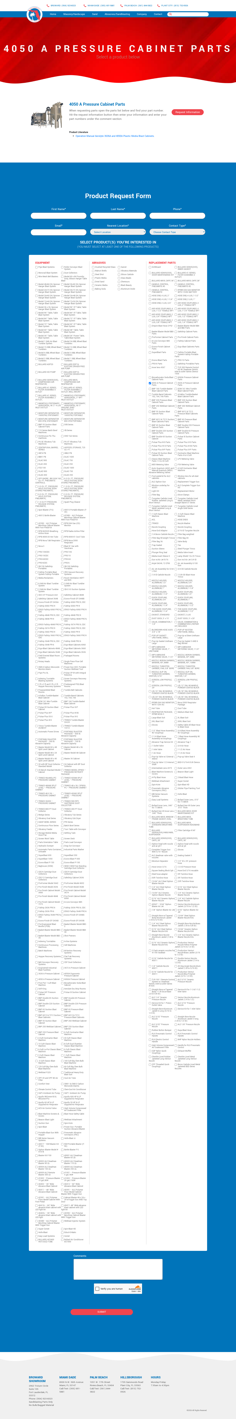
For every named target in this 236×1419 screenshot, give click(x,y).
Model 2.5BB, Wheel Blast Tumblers (49, 360)
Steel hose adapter (160, 874)
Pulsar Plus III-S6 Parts (187, 446)
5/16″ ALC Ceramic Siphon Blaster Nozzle (163, 900)
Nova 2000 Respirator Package (187, 704)
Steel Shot (99, 274)
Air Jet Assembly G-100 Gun (188, 564)
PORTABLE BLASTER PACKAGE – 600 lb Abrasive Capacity (71, 734)
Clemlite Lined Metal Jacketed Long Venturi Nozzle (186, 1059)
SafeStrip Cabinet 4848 (74, 595)
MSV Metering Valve (160, 465)
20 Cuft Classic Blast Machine (73, 1039)
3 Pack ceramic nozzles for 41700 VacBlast (163, 952)
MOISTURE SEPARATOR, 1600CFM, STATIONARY (48, 414)
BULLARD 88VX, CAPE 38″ (163, 281)
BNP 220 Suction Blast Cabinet (73, 1028)
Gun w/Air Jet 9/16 (160, 560)
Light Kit (155, 491)
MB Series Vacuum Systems (46, 1139)
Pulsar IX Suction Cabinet (75, 992)
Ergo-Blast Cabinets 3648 (49, 652)
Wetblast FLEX (44, 1072)
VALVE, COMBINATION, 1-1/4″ (162, 623)
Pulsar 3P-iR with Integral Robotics (75, 674)
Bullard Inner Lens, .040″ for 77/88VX (162, 807)
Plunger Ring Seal (159, 552)
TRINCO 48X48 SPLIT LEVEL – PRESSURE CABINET (46, 788)
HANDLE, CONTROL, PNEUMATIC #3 (160, 285)
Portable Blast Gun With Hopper (48, 1134)
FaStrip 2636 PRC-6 (46, 908)
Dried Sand (99, 282)
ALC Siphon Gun (159, 482)
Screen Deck (69, 839)
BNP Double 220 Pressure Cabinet (75, 1005)
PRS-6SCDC (43, 559)
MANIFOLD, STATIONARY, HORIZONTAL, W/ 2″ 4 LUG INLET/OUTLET (48, 405)
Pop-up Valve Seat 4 (186, 757)
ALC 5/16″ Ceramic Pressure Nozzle (186, 981)
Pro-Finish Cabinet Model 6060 (75, 897)
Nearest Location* (118, 225)
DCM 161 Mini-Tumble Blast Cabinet (47, 703)
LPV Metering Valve (186, 459)
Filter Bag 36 (157, 542)
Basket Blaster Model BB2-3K (49, 937)
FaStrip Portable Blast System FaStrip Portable (48, 573)
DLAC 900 (42, 460)
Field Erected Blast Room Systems (49, 657)
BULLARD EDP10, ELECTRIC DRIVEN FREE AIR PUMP (73, 374)
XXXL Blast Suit (184, 721)
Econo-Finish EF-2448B (74, 599)
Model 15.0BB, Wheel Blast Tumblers (49, 348)
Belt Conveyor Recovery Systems (48, 963)
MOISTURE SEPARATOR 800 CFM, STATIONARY (48, 420)
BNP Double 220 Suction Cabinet (49, 1005)
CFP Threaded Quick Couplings (160, 1065)
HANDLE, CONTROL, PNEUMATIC (160, 291)
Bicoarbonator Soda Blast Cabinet (75, 984)
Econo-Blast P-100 (72, 863)
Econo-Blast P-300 (72, 859)
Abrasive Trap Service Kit (162, 742)
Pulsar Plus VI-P (71, 707)
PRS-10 (67, 556)
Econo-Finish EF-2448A (74, 915)
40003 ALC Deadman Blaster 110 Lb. (73, 1162)
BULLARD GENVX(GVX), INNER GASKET (188, 268)
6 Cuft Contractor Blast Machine (73, 1033)
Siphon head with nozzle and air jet (188, 845)
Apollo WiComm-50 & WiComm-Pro (47, 1098)
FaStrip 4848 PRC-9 (72, 615)
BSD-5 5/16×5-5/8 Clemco (189, 762)
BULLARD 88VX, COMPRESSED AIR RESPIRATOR (70, 382)
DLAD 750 (68, 471)
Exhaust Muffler (184, 1051)
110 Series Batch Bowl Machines (47, 431)
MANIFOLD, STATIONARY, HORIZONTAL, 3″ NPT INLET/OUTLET (73, 398)
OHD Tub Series (71, 436)
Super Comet (43, 1229)
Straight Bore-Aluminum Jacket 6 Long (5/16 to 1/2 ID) (160, 1011)
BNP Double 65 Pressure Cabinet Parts (188, 432)
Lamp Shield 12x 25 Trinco (189, 556)
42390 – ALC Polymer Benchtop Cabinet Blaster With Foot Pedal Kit (47, 525)
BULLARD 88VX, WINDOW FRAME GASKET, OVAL (162, 818)
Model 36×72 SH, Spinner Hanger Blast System (75, 291)
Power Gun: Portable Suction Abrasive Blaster (74, 1128)
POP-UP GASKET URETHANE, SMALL (160, 637)
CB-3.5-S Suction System (74, 589)
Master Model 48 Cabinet (74, 753)
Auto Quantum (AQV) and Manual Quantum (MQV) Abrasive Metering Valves (161, 470)
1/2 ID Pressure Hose (187, 867)
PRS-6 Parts (157, 364)
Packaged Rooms (71, 656)
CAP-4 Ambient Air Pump (49, 1093)
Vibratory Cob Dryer (72, 818)
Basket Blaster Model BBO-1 (49, 931)
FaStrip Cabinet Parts (187, 341)
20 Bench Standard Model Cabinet (49, 771)
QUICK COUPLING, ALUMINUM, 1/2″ (185, 593)
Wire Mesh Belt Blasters (48, 277)
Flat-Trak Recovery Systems (72, 958)
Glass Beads (126, 278)
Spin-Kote (68, 1123)
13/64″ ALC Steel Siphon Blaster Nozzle (162, 882)
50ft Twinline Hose (160, 878)
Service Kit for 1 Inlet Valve (189, 1009)
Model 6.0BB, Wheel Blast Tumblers (49, 354)
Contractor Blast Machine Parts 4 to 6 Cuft (188, 454)
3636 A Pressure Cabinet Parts (188, 384)
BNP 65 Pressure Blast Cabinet (73, 1011)
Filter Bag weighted (186, 534)
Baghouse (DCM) (45, 866)
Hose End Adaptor (159, 531)
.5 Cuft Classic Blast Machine (46, 1062)
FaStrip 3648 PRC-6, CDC (49, 641)
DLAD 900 (42, 471)
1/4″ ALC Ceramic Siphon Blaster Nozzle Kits (188, 936)
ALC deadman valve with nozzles (162, 857)
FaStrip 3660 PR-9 (72, 632)
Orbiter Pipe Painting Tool (189, 788)
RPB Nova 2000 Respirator (71, 542)
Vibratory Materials (129, 271)
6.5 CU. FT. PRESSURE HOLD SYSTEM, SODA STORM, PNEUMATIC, (72, 481)
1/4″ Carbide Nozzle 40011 (160, 967)
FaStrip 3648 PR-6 (46, 645)
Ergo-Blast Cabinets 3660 (75, 649)
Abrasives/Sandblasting (117, 14)
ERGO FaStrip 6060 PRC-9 (75, 610)
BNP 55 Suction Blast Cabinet (47, 1022)
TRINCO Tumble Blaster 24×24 (74, 721)
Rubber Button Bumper (161, 1030)
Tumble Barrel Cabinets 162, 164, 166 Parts (161, 395)
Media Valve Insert (185, 552)
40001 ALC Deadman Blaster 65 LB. (73, 1157)
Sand (94, 14)
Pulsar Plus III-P (45, 713)
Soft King (42, 989)
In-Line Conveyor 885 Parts (161, 342)
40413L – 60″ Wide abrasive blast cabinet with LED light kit (48, 1207)
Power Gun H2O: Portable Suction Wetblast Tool (75, 668)
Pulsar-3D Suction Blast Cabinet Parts (162, 454)
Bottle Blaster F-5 (71, 1150)
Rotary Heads (44, 662)
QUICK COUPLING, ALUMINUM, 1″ (185, 599)
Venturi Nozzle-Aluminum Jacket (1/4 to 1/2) (188, 998)
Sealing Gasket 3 (185, 856)
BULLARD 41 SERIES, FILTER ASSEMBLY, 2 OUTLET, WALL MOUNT (71, 390)
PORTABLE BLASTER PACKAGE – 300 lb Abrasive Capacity (45, 741)
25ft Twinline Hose (186, 881)
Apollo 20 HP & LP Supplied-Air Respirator (74, 1104)
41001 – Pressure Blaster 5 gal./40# (75, 1174)
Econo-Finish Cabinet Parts (161, 348)
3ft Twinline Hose (185, 878)
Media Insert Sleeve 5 (161, 556)
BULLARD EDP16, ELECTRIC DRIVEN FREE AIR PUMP (73, 366)
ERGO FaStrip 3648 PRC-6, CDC (49, 916)
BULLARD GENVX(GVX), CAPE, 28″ (162, 839)
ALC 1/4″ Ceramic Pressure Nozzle (159, 998)
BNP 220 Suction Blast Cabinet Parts (187, 401)
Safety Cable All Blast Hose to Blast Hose (189, 726)
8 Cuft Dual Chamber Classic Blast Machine (73, 1045)
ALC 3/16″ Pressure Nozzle (186, 1004)
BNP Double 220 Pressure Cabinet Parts (189, 426)
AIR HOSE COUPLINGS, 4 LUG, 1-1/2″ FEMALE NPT (163, 310)
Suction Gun (43, 1123)
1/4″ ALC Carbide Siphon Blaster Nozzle (188, 900)
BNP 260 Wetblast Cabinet (75, 1021)
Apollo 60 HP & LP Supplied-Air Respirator (48, 1104)
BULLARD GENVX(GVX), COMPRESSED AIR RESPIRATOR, (46, 382)
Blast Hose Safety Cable (74, 1114)
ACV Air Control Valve (47, 1108)
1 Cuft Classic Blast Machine (72, 1056)
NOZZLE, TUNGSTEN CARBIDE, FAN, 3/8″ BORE (163, 667)
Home (53, 14)
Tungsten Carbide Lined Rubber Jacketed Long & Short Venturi (161, 501)
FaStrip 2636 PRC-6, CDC (74, 908)
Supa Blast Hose (185, 1030)
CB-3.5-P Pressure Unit (48, 595)
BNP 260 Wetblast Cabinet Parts (189, 407)
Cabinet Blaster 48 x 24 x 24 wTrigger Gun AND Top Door (74, 1200)
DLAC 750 (68, 460)
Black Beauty (126, 285)
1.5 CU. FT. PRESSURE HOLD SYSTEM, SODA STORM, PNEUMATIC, (72, 488)
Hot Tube (156, 708)
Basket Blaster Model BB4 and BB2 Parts (188, 327)
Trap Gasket (157, 545)
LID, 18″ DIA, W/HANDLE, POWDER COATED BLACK (188, 692)
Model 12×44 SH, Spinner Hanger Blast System (49, 302)
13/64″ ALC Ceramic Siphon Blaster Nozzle (161, 894)
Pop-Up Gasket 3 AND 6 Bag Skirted (188, 642)
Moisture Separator (160, 861)
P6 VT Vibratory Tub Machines (72, 443)
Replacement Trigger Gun (188, 482)
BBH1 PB (42, 457)
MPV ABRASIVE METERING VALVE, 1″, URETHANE (159, 649)
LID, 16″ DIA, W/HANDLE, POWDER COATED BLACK (163, 692)
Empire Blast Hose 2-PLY (162, 326)
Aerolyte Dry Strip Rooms (75, 989)
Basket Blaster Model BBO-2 (75, 925)
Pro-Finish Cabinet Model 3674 (75, 892)
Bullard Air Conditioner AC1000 (73, 1241)
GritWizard (156, 267)
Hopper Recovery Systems (49, 957)
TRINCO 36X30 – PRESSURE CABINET (47, 802)
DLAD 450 (42, 475)
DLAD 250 (68, 475)
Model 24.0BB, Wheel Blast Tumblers (75, 342)
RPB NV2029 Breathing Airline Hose (48, 532)
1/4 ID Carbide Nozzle (161, 575)
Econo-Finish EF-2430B (74, 921)
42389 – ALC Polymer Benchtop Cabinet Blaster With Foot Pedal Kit (73, 518)
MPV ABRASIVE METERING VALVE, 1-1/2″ (162, 656)
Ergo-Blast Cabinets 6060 (75, 645)
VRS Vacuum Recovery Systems (73, 573)
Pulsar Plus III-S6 (71, 713)
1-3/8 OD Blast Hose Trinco (186, 576)
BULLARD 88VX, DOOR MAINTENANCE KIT (187, 812)
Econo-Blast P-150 (46, 863)
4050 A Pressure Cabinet (49, 979)
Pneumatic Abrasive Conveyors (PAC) (72, 1134)
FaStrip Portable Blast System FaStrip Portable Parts (186, 354)
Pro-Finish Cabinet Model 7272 (49, 903)
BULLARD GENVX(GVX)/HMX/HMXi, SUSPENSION (161, 832)
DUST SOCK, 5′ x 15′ (160, 618)
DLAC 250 (68, 464)
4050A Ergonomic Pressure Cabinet (72, 975)
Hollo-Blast (43, 1232)
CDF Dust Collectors (72, 962)
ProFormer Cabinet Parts (162, 337)
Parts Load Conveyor (73, 842)
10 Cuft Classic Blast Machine (47, 1045)
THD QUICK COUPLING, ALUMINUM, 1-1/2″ (187, 610)
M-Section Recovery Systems (72, 952)
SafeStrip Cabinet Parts (187, 332)
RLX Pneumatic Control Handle (162, 1035)
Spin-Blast (42, 1127)
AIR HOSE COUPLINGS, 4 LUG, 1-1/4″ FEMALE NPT (188, 310)
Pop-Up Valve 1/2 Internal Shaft (163, 763)
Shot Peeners (70, 936)
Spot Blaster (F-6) (45, 510)
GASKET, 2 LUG (184, 615)
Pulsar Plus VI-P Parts (187, 450)
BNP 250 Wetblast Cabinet (49, 1027)
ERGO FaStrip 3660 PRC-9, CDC (49, 637)
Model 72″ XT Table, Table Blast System (75, 320)
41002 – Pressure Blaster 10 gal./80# (49, 1179)
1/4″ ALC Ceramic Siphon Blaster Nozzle (188, 894)
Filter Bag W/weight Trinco (163, 538)
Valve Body (182, 542)
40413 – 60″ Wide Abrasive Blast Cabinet (73, 1185)
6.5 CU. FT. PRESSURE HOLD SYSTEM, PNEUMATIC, (46, 496)
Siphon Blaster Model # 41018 (48, 1151)
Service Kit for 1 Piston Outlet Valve (161, 1004)
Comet (67, 1236)
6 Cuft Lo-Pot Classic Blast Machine (49, 1051)
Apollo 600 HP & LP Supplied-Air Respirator (74, 1098)
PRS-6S (67, 559)
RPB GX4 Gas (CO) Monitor (72, 524)
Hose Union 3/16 (159, 867)
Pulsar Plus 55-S (45, 717)
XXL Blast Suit (158, 721)
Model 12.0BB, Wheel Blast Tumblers (75, 348)
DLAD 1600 (69, 468)
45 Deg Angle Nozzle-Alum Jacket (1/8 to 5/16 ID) (189, 967)
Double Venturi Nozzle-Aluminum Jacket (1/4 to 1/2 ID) (187, 960)
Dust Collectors (70, 273)
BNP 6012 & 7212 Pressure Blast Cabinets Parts (186, 414)
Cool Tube (182, 708)
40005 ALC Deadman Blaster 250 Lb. (73, 1168)
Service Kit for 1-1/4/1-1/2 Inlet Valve (189, 991)
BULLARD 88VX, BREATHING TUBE (185, 818)
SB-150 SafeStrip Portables (45, 567)
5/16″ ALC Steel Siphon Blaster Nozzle (188, 888)
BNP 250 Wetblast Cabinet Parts (163, 407)
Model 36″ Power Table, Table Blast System (74, 337)
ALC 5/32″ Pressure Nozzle (160, 1018)
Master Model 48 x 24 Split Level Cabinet (47, 754)
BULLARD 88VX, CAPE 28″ (189, 281)
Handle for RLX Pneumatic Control (189, 1046)
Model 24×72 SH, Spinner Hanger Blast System (49, 291)
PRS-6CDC (42, 563)
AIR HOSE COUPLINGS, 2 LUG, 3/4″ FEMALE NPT (162, 315)
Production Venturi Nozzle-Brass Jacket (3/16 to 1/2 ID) (187, 953)
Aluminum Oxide (128, 289)
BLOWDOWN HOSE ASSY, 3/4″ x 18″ (162, 631)
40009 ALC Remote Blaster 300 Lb (46, 1174)
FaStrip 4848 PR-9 (46, 619)
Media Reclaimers (45, 578)
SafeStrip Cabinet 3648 (48, 599)
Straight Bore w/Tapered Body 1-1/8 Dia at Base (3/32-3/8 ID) (161, 992)
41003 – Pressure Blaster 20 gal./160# (75, 1179)
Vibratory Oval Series (47, 818)
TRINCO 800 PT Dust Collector (47, 810)
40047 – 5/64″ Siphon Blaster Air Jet (161, 905)
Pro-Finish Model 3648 (74, 887)
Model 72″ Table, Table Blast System (48, 325)
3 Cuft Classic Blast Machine (46, 1056)
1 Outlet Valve (158, 746)
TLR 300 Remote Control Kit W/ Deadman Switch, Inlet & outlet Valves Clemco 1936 (187, 370)
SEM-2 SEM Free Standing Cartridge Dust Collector (75, 867)
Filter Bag (156, 495)
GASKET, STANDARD (161, 615)
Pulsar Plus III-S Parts (161, 442)
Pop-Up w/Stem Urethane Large (188, 637)
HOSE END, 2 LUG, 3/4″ (161, 303)
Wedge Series (44, 815)
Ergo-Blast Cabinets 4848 (49, 649)
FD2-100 (42, 468)
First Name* (59, 209)
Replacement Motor (186, 491)
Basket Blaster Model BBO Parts (163, 333)
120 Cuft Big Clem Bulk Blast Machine (48, 1068)
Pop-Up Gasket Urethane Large (162, 642)
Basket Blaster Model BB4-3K (75, 931)
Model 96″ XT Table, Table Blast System (75, 308)
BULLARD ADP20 (45, 364)
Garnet (124, 267)
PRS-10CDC (43, 556)
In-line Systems (70, 941)
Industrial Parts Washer (74, 850)
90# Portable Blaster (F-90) (74, 1145)
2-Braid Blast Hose (185, 777)
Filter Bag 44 (183, 538)
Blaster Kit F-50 (44, 1156)
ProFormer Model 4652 (74, 883)
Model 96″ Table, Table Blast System (48, 314)
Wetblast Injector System (74, 1221)
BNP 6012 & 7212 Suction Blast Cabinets (49, 1016)
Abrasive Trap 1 (184, 742)
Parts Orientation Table (48, 842)
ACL (153, 520)
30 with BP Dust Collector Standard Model (49, 765)
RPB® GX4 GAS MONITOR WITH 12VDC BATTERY (189, 291)
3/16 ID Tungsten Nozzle (188, 531)
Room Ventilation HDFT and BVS (74, 579)
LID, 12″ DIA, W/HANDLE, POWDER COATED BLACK (188, 687)
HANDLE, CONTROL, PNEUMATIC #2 (186, 285)
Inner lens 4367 (158, 367)
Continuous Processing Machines (48, 946)
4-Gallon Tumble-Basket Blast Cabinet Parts (188, 395)
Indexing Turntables (46, 941)
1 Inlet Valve (157, 750)
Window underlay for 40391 (161, 487)
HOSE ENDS (183, 520)
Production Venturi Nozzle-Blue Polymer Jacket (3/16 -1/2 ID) (185, 974)
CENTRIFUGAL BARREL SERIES (48, 449)
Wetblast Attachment (73, 1120)
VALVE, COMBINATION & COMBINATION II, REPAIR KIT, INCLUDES (187, 624)
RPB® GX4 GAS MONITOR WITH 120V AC (163, 704)
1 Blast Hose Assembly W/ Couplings (189, 738)
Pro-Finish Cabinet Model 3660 (49, 892)
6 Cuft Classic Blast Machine (72, 1051)
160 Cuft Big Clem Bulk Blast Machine (74, 1062)
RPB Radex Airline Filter (74, 531)
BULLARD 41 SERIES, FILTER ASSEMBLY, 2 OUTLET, (45, 398)
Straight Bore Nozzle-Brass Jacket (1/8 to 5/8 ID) (189, 925)
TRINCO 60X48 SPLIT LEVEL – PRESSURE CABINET (71, 780)
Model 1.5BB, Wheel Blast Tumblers (75, 360)
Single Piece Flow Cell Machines (73, 663)
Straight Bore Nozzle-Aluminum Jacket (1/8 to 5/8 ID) (161, 937)
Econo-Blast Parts (159, 360)
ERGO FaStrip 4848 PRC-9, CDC (75, 620)
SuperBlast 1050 (45, 859)
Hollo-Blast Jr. (70, 1138)
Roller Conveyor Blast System (73, 268)
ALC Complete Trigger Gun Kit (189, 487)
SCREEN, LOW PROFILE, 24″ (162, 687)
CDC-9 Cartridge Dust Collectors (73, 873)
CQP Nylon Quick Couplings (159, 1052)
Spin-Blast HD (70, 1229)
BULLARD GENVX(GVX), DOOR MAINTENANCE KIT (163, 274)
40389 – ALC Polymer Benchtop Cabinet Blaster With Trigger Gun (47, 1223)
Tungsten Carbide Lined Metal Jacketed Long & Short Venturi (160, 508)
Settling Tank (69, 833)
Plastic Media (100, 278)
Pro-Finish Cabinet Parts (188, 337)
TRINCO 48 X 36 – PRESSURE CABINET (47, 795)
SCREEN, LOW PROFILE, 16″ (162, 681)
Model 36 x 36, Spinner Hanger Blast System (48, 308)
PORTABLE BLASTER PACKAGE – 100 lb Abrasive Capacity (71, 741)
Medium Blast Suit (185, 712)
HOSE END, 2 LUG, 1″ (186, 299)
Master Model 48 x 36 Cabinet (73, 748)
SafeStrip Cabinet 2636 (74, 878)
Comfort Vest (43, 1084)
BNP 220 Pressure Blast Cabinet (48, 1033)
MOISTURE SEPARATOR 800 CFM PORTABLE (74, 420)
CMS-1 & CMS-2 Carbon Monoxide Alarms (74, 1085)
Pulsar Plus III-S (45, 720)
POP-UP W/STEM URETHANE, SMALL (186, 631)
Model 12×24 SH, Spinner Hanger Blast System (75, 302)
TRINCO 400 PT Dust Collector (73, 810)
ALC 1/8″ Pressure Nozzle (189, 1024)
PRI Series (68, 822)
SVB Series (68, 425)
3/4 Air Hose (183, 746)
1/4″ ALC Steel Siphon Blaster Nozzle (161, 888)
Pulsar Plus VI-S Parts (187, 442)
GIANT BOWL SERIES (47, 822)
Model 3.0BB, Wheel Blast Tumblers (75, 354)
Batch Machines (45, 951)
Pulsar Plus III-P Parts (161, 450)
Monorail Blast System (47, 273)
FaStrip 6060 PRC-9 (46, 606)
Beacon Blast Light (46, 1120)
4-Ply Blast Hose (159, 777)
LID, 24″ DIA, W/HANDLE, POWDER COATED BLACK (163, 698)
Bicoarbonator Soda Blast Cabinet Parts (162, 378)
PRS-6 (67, 563)
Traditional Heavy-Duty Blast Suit (73, 1073)
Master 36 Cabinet (72, 759)
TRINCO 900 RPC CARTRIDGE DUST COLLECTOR (70, 803)
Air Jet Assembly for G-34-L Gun (163, 570)
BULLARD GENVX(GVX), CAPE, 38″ (188, 839)
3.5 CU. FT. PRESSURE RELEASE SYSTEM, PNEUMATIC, (72, 496)
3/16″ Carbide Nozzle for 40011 (162, 959)
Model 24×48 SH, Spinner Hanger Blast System (75, 297)
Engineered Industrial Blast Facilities (47, 969)
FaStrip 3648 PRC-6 (72, 641)
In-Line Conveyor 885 (73, 902)
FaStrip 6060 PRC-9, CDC (74, 602)
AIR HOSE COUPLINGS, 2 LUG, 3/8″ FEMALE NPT (162, 321)
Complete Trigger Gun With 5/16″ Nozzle (161, 851)
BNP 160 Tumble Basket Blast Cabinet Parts (162, 390)
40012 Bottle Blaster (47, 516)
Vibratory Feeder (45, 829)
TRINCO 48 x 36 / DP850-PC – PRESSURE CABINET (75, 787)
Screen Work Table (46, 839)
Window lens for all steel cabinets (188, 477)
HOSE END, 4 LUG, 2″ (160, 296)
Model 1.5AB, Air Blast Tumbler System (47, 342)
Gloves (155, 725)
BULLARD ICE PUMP (47, 372)
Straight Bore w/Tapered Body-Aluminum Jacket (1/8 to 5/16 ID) (161, 918)
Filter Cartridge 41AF (186, 830)
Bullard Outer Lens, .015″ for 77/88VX (188, 801)
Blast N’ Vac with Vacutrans (71, 547)
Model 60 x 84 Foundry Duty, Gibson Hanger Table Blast (74, 279)
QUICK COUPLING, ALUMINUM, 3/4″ (159, 599)
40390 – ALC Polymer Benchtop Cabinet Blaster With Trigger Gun (73, 1215)
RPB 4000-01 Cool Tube (74, 537)
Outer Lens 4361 (185, 768)
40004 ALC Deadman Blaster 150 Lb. (47, 1168)
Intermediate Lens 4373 (162, 768)
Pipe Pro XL (43, 673)
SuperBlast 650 (44, 855)
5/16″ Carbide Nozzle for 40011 (162, 973)
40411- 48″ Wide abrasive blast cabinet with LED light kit (73, 1207)
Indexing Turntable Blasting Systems (46, 680)
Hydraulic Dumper (46, 846)
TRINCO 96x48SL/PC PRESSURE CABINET (47, 779)
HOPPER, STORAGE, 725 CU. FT (74, 449)
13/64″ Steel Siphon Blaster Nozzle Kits (186, 917)
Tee (179, 545)
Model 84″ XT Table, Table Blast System (75, 314)
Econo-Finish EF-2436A (48, 602)
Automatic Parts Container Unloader (49, 851)
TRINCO (155, 523)
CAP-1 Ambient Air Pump (75, 1093)
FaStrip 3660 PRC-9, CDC (74, 628)
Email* (58, 225)
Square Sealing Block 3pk (162, 871)
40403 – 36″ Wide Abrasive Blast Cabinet (47, 1185)
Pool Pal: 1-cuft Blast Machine (47, 984)
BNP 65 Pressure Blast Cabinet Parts (187, 421)
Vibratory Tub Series (72, 815)
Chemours (125, 282)
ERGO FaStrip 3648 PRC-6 (75, 911)
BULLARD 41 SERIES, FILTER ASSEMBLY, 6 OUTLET (45, 390)
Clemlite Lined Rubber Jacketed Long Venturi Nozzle (160, 1059)
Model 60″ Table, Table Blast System (48, 331)
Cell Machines (70, 945)
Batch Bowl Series (71, 826)
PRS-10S (68, 552)
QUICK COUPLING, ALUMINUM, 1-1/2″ (186, 604)
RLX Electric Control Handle (160, 1041)
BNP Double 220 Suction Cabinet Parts (162, 432)
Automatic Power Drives (48, 732)
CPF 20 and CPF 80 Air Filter (48, 1079)
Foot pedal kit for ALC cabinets (161, 477)
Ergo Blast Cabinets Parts (188, 347)
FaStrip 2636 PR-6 (46, 911)
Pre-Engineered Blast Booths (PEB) (47, 925)
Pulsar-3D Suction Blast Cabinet (48, 708)
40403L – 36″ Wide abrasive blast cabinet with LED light (48, 1215)
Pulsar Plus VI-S (71, 717)
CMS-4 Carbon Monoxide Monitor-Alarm (48, 668)
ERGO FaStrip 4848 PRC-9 (49, 625)
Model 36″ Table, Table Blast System (48, 337)
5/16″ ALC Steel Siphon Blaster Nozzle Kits (162, 930)
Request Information (187, 112)
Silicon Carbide (127, 274)
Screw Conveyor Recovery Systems (75, 680)
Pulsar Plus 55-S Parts (161, 446)
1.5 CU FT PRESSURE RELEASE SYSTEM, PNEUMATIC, (46, 504)
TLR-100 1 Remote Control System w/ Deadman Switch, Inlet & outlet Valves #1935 (162, 983)
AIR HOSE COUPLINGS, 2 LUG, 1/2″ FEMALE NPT (188, 315)
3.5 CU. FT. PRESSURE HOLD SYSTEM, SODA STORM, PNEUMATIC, (46, 488)
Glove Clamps (183, 495)
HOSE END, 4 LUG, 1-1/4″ (162, 299)
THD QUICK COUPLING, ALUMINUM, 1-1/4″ (161, 610)
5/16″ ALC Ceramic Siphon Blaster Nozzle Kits (163, 944)
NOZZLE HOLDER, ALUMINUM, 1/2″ (159, 582)
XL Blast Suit (183, 718)
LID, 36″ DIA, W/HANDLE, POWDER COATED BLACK (188, 698)
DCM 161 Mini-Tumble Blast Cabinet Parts (187, 390)
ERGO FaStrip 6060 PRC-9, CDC (49, 611)
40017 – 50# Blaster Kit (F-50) (48, 1145)
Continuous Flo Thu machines (46, 437)
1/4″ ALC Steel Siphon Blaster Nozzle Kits (161, 925)
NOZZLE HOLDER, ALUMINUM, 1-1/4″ (186, 587)
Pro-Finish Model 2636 (48, 887)
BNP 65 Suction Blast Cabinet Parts (161, 426)
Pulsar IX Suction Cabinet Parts (188, 438)
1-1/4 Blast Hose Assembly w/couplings (161, 738)
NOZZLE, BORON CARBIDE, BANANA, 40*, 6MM (189, 656)
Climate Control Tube (47, 1089)
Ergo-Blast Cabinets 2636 (75, 652)
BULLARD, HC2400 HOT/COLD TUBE (46, 1241)
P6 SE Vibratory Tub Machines (47, 443)
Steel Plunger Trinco (186, 549)
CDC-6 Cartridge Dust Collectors (47, 873)
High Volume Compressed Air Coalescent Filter (75, 1109)
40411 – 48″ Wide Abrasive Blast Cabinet (47, 1191)
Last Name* (118, 209)
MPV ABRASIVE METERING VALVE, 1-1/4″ (188, 648)
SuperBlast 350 (70, 855)
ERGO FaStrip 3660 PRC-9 (75, 636)
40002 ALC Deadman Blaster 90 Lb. (47, 1162)
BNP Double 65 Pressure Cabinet (74, 999)
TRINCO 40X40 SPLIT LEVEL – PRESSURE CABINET (71, 796)
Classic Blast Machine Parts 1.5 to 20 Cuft (161, 460)
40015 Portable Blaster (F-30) (75, 511)
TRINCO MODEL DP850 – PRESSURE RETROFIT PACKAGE (73, 772)
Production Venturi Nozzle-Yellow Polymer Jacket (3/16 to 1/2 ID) (186, 945)
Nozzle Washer (184, 523)
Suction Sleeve (158, 549)
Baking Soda (100, 289)
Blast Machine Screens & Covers (48, 1115)
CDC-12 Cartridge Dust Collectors (47, 879)
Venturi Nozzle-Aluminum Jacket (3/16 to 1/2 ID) (188, 905)
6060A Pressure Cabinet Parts (188, 378)
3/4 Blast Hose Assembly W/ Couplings (188, 732)
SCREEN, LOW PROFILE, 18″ (188, 681)
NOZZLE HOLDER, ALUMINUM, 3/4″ (185, 582)
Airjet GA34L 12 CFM (161, 563)
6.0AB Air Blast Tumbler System (48, 585)
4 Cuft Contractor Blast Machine (48, 1039)
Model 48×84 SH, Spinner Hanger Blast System (49, 285)
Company (142, 14)
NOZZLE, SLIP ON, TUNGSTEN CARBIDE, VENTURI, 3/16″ (159, 674)
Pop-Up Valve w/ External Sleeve (162, 758)
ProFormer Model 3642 (48, 883)
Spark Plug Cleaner (72, 502)
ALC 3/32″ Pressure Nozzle (160, 1025)
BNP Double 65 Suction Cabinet (48, 999)
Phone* (177, 209)
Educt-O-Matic (70, 1232)
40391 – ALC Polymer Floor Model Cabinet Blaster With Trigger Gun (72, 1192)
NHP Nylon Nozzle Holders (189, 1040)
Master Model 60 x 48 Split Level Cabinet (47, 748)
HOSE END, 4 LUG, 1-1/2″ (188, 296)
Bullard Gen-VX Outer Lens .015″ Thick (189, 807)
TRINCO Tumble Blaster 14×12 (74, 727)
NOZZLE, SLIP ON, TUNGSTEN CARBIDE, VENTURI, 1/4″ (185, 674)
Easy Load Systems (46, 1236)
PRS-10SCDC (43, 552)
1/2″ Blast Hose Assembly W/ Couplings (163, 732)
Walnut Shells (101, 271)
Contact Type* (177, 225)
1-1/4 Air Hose (184, 753)
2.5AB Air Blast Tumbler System (48, 590)
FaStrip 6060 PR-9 (72, 606)
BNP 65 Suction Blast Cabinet (47, 1011)
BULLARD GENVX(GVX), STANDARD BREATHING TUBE (160, 825)
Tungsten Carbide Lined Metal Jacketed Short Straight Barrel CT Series (186, 501)
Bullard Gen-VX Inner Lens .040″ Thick (163, 812)
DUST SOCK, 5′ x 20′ (186, 618)
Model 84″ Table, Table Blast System (48, 320)
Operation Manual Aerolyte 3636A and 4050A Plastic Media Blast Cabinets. (115, 136)
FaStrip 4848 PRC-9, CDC (49, 615)
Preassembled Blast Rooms (46, 691)
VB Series (68, 430)
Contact (158, 14)
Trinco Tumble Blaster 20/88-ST (47, 727)
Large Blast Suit (158, 718)
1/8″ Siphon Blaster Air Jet (163, 910)
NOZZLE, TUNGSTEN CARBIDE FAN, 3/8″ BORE (189, 667)
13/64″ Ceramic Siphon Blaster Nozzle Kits (188, 930)
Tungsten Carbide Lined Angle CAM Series (188, 507)
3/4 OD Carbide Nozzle (187, 569)
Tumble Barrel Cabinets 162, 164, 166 (74, 697)
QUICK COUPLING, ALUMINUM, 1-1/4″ (160, 604)
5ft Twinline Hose (185, 874)
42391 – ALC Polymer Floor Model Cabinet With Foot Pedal (47, 1200)
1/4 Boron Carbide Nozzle (163, 534)
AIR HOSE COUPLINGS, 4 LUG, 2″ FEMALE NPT (188, 304)
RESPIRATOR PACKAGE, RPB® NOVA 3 (162, 713)
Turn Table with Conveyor (75, 829)
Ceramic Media (101, 285)
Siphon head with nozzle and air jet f (162, 845)
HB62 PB (68, 453)
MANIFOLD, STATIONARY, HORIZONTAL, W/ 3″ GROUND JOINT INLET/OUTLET (73, 406)
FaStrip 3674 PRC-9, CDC (74, 625)
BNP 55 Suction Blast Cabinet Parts (47, 426)
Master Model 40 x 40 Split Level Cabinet (47, 760)
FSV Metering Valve (186, 465)
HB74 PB (42, 453)
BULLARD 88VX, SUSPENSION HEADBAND (189, 824)
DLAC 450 (42, 464)
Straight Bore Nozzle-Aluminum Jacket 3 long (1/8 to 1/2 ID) (186, 1019)
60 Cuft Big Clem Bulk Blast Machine (73, 1068)
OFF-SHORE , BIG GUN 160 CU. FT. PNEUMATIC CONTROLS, (48, 481)
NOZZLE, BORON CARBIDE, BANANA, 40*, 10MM (189, 662)
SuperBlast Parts (159, 352)
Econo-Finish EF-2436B (48, 921)
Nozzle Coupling (159, 527)
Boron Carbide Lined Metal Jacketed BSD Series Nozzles (187, 1066)
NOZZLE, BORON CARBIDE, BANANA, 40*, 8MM (163, 662)
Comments (80, 1256)
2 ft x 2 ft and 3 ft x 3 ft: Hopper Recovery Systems (49, 685)
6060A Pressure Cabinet (74, 979)
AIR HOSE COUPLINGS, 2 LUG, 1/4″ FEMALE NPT (188, 321)
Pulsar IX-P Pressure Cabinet (47, 993)
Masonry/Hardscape (74, 14)
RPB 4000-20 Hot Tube (48, 537)
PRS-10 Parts (183, 360)
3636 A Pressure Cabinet (49, 974)
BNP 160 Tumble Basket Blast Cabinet (74, 703)
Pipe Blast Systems (46, 267)
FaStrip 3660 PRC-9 (46, 632)
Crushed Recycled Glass (105, 267)
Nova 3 (41, 546)
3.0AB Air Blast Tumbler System (74, 585)
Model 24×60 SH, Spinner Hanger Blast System (49, 297)
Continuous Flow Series (48, 826)
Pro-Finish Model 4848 (48, 896)
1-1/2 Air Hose (184, 750)
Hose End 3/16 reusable (188, 871)
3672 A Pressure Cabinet (74, 968)
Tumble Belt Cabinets (73, 690)
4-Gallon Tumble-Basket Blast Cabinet (48, 697)
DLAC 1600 (69, 457)
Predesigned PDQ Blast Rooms (74, 685)
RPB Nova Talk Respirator (49, 541)
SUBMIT (101, 1312)
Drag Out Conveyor (72, 846)
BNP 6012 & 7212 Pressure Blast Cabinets (74, 1016)
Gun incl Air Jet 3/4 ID (187, 560)
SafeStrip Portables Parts (188, 364)
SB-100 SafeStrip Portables (71, 567)
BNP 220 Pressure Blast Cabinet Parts (162, 401)
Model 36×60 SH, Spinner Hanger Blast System (75, 285)
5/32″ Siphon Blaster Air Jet (188, 911)
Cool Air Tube (70, 1078)
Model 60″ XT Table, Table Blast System (75, 325)
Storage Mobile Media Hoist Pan (47, 834)
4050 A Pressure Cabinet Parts (97, 104)
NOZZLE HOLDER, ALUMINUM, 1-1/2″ (160, 593)
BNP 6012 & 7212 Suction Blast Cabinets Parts (163, 421)
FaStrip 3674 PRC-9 (46, 628)
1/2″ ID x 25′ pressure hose (187, 862)
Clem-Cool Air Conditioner (75, 1089)
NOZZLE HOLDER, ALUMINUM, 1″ (159, 587)
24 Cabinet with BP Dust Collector (74, 765)
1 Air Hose (156, 753)
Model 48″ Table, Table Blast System (74, 331)
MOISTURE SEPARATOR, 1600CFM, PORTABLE (74, 414)
